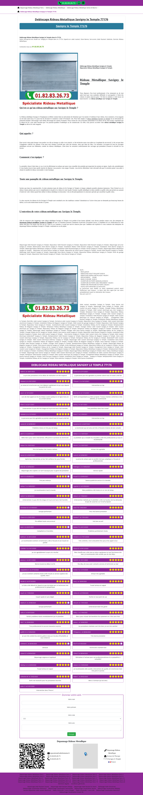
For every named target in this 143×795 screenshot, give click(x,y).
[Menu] (83, 3)
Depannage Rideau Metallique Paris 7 (84, 776)
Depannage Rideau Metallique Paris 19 (85, 782)
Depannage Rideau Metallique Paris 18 (58, 782)
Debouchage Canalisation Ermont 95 (71, 792)
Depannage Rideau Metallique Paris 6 (58, 776)
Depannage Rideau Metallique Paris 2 (58, 774)
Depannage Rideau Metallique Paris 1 (32, 774)
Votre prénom (71, 707)
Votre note (71, 715)
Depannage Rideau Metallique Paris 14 (58, 780)
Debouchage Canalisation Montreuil (34, 788)
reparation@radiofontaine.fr (60, 753)
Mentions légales (63, 784)
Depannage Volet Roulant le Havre (85, 786)
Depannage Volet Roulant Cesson (38, 786)
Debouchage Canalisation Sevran (85, 788)
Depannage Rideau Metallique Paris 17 (30, 782)
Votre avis (71, 723)
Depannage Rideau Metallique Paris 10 (57, 778)
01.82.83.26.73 (68, 3)
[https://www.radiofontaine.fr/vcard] (32, 756)
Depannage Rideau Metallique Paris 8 (111, 776)
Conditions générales (78, 784)
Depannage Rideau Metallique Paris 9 (30, 778)
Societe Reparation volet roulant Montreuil (37, 790)
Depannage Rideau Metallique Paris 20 (112, 782)
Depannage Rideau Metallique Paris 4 (111, 774)
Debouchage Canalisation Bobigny (109, 788)
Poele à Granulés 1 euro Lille (85, 790)
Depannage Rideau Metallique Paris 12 (112, 778)
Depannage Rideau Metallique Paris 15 (85, 780)
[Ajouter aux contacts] (79, 3)
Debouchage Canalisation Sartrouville (60, 788)
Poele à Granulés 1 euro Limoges (63, 790)
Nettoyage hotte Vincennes (107, 786)
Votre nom (71, 699)
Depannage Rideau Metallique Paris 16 (112, 780)
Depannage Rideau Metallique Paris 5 (32, 776)
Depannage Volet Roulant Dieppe (61, 786)
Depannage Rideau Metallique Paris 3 (84, 774)
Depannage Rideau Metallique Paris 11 (84, 778)
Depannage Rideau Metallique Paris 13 (30, 780)
